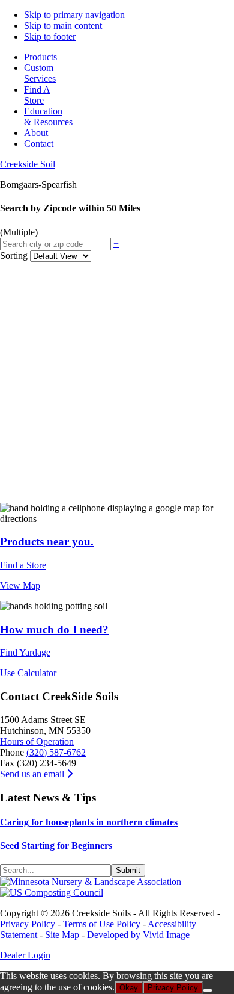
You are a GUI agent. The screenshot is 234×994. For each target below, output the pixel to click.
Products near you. (47, 541)
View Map (20, 585)
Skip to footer (50, 36)
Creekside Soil (27, 164)
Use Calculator (28, 673)
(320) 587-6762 (56, 752)
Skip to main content (63, 25)
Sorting (14, 255)
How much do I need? (54, 629)
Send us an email (33, 774)
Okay (128, 987)
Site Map (62, 935)
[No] (207, 990)
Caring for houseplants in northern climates (89, 822)
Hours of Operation (37, 741)
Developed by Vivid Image (138, 935)
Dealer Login (25, 955)
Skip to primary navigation (74, 15)
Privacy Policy (27, 924)
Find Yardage (25, 652)
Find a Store (23, 565)
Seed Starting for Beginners (56, 845)
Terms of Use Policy (101, 924)
